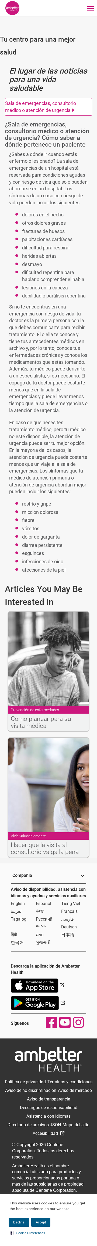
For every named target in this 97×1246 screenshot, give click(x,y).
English (18, 903)
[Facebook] (51, 1022)
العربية (17, 911)
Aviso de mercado (75, 1090)
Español (43, 903)
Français (69, 911)
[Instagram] (78, 1022)
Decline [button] (19, 1222)
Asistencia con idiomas (48, 1116)
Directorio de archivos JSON (34, 1124)
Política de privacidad (25, 1081)
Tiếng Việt (70, 903)
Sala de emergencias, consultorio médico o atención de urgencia (40, 106)
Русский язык (44, 922)
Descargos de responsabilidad (48, 1107)
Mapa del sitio (76, 1124)
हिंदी (14, 934)
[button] (27, 1233)
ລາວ (40, 934)
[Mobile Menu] (90, 8)
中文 (40, 911)
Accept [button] (41, 1222)
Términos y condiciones (69, 1081)
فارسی (67, 919)
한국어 (17, 942)
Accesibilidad (46, 1133)
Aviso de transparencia (48, 1099)
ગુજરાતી (43, 942)
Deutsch (69, 926)
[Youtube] (64, 1022)
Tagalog (18, 919)
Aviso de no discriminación (30, 1090)
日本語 (67, 934)
